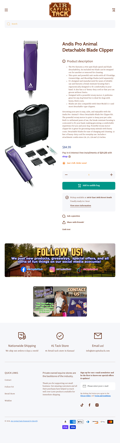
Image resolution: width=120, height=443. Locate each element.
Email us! (98, 346)
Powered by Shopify (30, 421)
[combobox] (60, 24)
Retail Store (10, 394)
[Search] (7, 24)
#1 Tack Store (60, 346)
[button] (113, 10)
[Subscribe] (111, 386)
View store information (80, 206)
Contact (8, 380)
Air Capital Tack (17, 421)
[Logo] (60, 10)
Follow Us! (9, 387)
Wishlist (8, 401)
